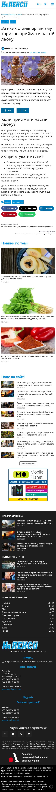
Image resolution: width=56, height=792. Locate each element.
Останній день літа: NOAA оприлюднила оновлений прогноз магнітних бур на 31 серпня (35, 393)
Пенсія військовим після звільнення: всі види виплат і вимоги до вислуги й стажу (35, 454)
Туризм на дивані (8, 789)
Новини (4, 781)
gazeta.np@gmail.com (11, 689)
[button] (52, 4)
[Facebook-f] (5, 734)
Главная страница (8, 14)
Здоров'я (5, 22)
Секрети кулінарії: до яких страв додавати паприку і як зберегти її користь (27, 357)
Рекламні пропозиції (28, 702)
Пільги (12, 787)
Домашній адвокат (19, 784)
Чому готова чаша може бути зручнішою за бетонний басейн (32, 562)
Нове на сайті (13, 377)
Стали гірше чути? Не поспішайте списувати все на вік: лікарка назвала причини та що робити (34, 586)
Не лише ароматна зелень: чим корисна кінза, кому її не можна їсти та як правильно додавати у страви (27, 317)
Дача (34, 781)
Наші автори (28, 667)
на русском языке (38, 52)
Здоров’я (41, 781)
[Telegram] (13, 734)
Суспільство (6, 784)
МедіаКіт (28, 697)
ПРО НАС (28, 657)
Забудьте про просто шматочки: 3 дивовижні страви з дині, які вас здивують (26, 277)
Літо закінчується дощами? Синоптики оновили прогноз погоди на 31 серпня (34, 383)
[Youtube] (29, 734)
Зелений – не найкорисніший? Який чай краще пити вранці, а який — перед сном (35, 414)
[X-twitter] (21, 734)
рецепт (8, 202)
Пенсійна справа (15, 781)
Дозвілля (5, 787)
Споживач (26, 789)
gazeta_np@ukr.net (10, 720)
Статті (19, 14)
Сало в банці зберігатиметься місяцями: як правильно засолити (35, 424)
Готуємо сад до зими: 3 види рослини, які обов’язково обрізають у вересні (35, 433)
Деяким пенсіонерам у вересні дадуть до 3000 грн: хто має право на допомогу (35, 404)
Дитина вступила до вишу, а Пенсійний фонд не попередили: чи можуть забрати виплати (35, 443)
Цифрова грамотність (42, 787)
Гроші (19, 789)
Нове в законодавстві (24, 787)
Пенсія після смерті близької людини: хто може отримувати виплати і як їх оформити (34, 574)
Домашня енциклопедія (37, 784)
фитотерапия (18, 202)
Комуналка (27, 781)
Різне (34, 789)
